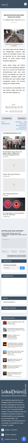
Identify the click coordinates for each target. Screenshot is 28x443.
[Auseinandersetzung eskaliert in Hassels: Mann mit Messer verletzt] (5, 329)
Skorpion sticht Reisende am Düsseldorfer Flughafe (14, 366)
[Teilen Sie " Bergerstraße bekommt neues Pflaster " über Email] (18, 107)
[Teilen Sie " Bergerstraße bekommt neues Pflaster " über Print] (21, 107)
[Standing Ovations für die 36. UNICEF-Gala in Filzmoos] (5, 360)
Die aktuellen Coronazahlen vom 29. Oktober (13, 214)
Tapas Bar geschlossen (11, 174)
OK (22, 268)
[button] (25, 4)
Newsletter (13, 324)
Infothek (9, 347)
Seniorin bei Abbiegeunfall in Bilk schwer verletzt (15, 322)
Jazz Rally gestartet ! (10, 194)
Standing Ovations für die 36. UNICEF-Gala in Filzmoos (14, 360)
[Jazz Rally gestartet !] (14, 184)
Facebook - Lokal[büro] (11, 430)
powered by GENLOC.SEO (11, 439)
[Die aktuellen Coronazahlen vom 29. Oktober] (14, 204)
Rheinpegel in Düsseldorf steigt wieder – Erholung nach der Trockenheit (15, 352)
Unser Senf (14, 339)
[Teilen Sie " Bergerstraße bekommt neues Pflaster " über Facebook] (6, 107)
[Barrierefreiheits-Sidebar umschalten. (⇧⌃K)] (24, 439)
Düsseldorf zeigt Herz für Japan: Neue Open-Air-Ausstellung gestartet (12, 153)
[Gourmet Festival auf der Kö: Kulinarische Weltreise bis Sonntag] (5, 373)
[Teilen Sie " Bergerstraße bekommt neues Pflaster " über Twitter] (9, 107)
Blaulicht (9, 324)
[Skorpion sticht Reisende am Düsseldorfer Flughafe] (5, 367)
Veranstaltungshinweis (16, 376)
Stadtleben (18, 20)
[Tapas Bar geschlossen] (14, 165)
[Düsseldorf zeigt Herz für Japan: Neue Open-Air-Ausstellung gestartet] (14, 143)
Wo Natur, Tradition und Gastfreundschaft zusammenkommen (13, 336)
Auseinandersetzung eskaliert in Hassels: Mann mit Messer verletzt (16, 329)
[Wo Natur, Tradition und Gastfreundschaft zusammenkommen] (5, 336)
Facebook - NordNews (10, 434)
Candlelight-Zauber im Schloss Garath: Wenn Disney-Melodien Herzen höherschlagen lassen (15, 344)
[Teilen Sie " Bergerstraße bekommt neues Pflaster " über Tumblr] (12, 107)
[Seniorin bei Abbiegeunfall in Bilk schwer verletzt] (5, 323)
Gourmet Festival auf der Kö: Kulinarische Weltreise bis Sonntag (14, 374)
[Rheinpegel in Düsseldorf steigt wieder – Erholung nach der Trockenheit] (5, 352)
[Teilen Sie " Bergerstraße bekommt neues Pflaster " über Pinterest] (15, 107)
